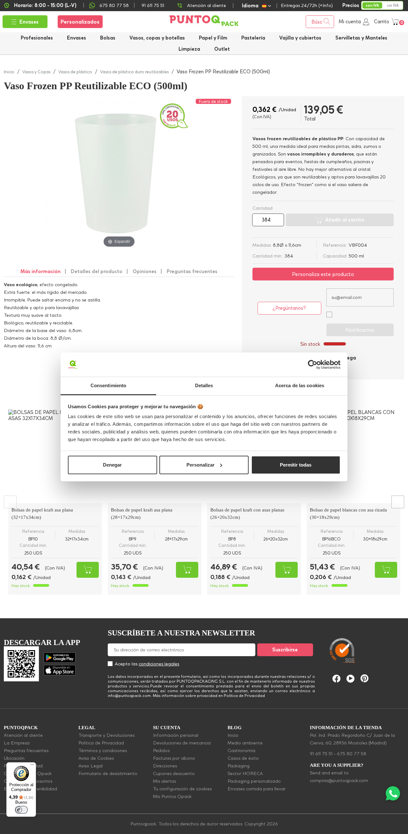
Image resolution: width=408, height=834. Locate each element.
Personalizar (200, 465)
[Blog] (391, 621)
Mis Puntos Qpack (172, 796)
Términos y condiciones (102, 750)
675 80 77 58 (114, 5)
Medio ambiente (245, 743)
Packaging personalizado (254, 781)
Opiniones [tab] (145, 271)
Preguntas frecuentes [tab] (192, 271)
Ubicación (14, 758)
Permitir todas (295, 465)
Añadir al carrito (344, 220)
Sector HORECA (245, 773)
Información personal (175, 735)
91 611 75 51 (321, 754)
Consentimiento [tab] (108, 385)
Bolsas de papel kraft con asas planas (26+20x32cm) (247, 513)
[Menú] (32, 766)
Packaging (239, 766)
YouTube (350, 679)
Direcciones (165, 766)
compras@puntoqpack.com (339, 780)
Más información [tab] (40, 271)
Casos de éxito (243, 758)
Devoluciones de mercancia (182, 743)
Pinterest (364, 678)
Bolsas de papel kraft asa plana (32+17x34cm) (42, 513)
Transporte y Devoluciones (106, 735)
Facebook (336, 679)
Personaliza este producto (323, 274)
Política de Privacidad (101, 743)
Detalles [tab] (204, 385)
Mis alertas (164, 781)
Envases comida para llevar (257, 789)
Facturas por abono (174, 758)
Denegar (112, 465)
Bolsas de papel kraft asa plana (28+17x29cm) (141, 513)
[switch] (21, 810)
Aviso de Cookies (96, 758)
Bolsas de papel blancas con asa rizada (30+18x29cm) (348, 513)
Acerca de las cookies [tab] (299, 385)
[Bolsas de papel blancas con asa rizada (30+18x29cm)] (353, 456)
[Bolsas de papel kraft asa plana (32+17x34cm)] (55, 456)
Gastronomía (241, 750)
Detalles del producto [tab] (96, 271)
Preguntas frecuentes (26, 750)
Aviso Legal (90, 766)
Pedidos (161, 750)
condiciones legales (159, 664)
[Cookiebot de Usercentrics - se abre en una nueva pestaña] (312, 364)
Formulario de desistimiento (107, 773)
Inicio (233, 735)
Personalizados (80, 21)
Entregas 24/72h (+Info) (307, 5)
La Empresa (17, 743)
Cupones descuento (174, 773)
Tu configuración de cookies (182, 789)
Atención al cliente (206, 5)
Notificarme (360, 330)
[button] (300, 37)
